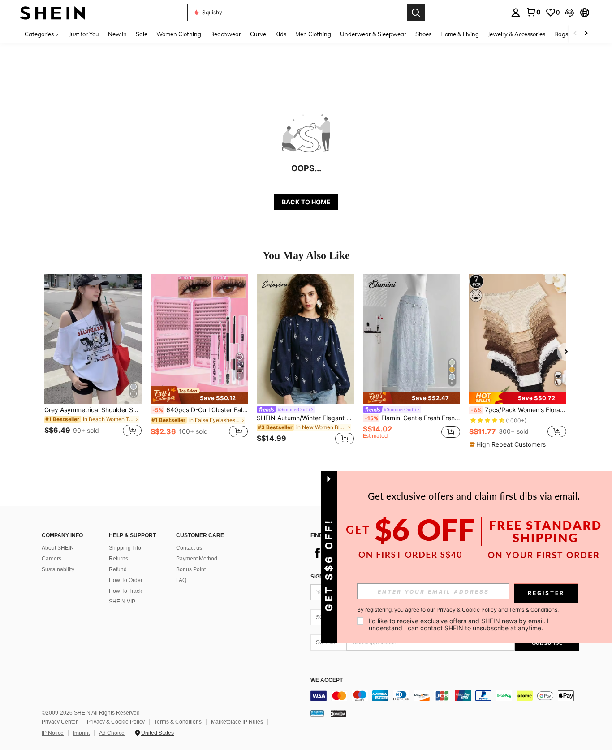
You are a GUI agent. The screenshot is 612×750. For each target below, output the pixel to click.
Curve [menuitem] (258, 34)
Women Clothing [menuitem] (178, 34)
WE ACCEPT (326, 680)
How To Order (125, 580)
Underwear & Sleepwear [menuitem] (373, 34)
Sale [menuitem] (141, 34)
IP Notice (53, 733)
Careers (51, 559)
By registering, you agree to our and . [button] (458, 610)
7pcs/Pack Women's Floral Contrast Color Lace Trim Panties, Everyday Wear (518, 410)
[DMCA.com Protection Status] (338, 713)
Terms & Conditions (178, 722)
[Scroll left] (575, 34)
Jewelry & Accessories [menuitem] (516, 34)
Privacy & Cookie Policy (116, 722)
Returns (118, 559)
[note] (199, 394)
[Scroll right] (586, 34)
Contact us (189, 548)
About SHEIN (58, 548)
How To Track (125, 591)
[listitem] (93, 361)
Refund (118, 569)
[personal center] (515, 12)
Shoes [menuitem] (423, 34)
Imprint (81, 733)
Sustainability (58, 569)
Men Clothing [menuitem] (313, 34)
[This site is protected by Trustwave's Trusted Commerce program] (317, 713)
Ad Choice (112, 733)
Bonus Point (191, 569)
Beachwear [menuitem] (225, 34)
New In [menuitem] (117, 34)
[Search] (416, 12)
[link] (533, 12)
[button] (569, 12)
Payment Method (196, 559)
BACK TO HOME (306, 202)
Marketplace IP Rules (237, 722)
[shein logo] (52, 12)
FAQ (181, 580)
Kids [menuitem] (280, 34)
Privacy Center (60, 722)
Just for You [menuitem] (84, 34)
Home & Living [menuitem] (459, 34)
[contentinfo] (444, 695)
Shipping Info (125, 548)
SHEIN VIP (122, 602)
